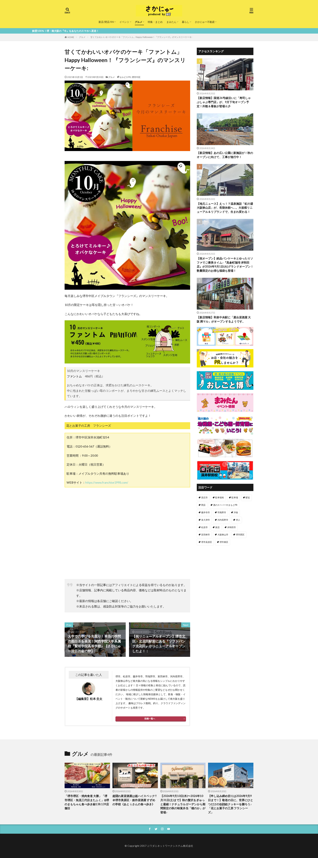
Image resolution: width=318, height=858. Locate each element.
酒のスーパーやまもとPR (225, 505)
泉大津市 (205, 520)
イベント (124, 21)
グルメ (138, 21)
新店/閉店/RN (106, 21)
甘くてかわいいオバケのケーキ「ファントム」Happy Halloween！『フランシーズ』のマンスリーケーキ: (141, 37)
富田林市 (205, 534)
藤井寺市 (205, 512)
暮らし (185, 21)
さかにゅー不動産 (205, 21)
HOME (71, 37)
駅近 (248, 497)
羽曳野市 (221, 512)
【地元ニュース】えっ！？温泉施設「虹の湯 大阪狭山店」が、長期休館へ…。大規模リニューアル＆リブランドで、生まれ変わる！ (225, 208)
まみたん (171, 21)
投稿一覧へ (149, 718)
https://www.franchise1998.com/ (106, 482)
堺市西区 (240, 534)
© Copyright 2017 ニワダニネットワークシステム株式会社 (159, 845)
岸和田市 (231, 527)
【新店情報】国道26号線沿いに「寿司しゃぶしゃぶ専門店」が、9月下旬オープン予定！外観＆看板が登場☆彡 (224, 102)
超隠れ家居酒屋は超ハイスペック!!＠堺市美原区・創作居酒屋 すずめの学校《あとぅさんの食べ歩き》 (134, 800)
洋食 (236, 512)
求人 (238, 520)
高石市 (204, 497)
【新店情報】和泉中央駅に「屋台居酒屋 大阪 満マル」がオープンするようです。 (224, 319)
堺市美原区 (206, 542)
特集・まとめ (155, 21)
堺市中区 (136, 77)
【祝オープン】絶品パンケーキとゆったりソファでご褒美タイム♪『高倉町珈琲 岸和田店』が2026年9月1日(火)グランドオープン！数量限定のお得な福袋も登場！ (225, 264)
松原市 (204, 527)
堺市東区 (224, 542)
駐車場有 (219, 497)
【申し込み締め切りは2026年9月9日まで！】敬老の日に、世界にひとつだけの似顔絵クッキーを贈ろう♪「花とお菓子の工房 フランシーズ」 (230, 804)
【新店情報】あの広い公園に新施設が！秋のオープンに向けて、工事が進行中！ (225, 155)
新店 (217, 527)
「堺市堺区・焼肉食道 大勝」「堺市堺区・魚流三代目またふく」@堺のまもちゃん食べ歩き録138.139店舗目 (87, 802)
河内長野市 (222, 520)
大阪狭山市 (222, 534)
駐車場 (235, 497)
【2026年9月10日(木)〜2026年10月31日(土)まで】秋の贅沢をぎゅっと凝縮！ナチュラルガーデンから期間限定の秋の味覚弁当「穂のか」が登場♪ (182, 804)
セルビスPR (125, 77)
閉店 (203, 505)
